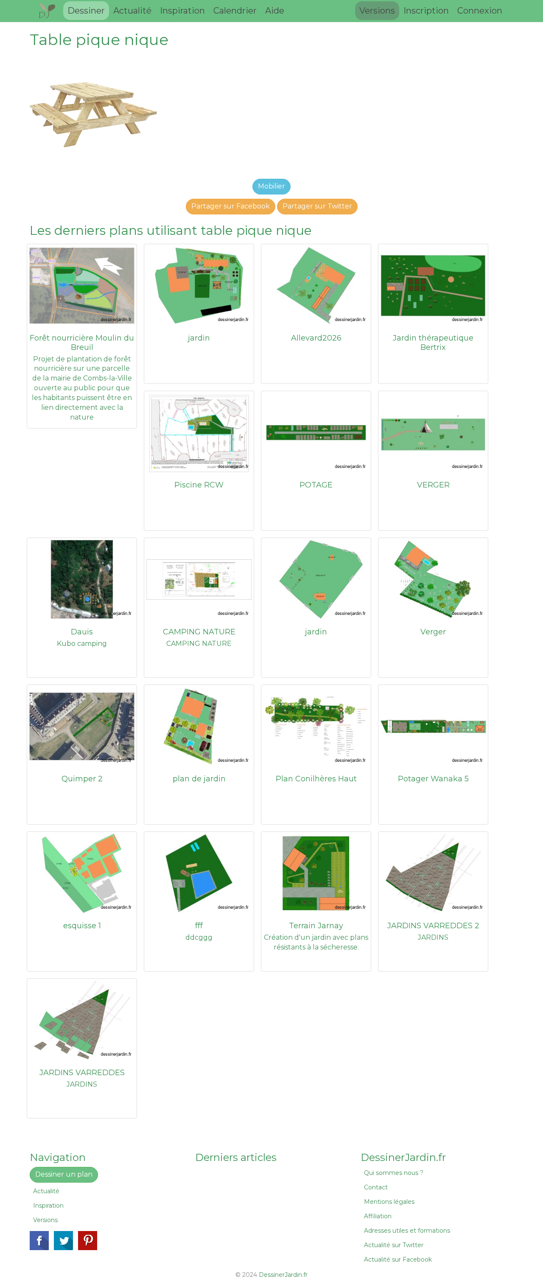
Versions (377, 11)
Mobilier (271, 186)
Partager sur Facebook (230, 206)
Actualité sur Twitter (393, 1245)
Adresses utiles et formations (407, 1230)
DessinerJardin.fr (283, 1275)
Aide (274, 11)
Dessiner (86, 11)
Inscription (426, 11)
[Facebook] (39, 1240)
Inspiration (182, 11)
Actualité (132, 11)
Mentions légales (389, 1202)
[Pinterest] (87, 1240)
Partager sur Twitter (317, 206)
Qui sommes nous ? (393, 1173)
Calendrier (235, 11)
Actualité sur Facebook (398, 1259)
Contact (376, 1187)
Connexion (479, 11)
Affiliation (378, 1216)
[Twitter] (63, 1240)
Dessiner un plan (63, 1174)
